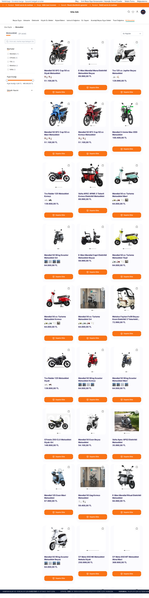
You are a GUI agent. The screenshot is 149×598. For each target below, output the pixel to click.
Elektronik (35, 20)
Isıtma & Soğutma (73, 20)
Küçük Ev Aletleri (47, 20)
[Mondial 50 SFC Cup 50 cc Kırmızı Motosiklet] (46, 77)
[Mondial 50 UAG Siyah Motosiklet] (84, 501)
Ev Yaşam (85, 20)
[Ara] (128, 12)
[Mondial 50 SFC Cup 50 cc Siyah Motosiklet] (46, 138)
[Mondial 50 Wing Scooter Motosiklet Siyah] (50, 261)
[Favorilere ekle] (69, 42)
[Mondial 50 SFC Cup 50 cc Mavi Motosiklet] (50, 77)
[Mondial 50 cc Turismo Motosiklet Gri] (126, 200)
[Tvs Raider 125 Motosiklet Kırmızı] (50, 384)
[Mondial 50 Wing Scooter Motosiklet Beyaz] (46, 261)
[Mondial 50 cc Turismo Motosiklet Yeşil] (114, 200)
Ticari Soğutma (118, 20)
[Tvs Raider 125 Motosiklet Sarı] (46, 200)
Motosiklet (130, 20)
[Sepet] (143, 12)
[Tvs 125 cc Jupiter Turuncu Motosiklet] (118, 77)
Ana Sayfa (8, 27)
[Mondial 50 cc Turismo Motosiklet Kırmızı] (118, 200)
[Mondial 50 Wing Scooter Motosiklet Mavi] (58, 261)
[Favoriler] (133, 12)
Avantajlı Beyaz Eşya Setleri (101, 20)
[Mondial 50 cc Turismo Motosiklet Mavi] (114, 261)
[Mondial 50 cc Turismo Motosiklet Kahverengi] (122, 200)
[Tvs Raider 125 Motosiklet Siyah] (50, 200)
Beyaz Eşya (17, 20)
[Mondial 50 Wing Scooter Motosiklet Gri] (84, 384)
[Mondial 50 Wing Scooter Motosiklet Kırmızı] (54, 261)
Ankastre (26, 20)
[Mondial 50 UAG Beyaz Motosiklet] (80, 501)
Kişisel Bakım (60, 20)
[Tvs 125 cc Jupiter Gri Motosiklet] (114, 77)
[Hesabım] (137, 12)
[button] (137, 12)
